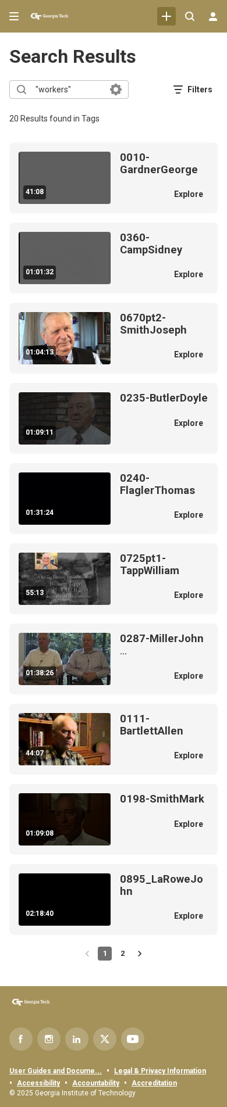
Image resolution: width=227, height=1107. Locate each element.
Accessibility (38, 1083)
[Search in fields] (116, 89)
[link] (166, 16)
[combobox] (68, 89)
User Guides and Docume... (55, 1071)
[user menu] (213, 16)
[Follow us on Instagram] (49, 1039)
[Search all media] (189, 16)
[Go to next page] (140, 954)
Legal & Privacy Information (160, 1071)
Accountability (95, 1083)
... (162, 645)
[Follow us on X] (104, 1039)
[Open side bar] (14, 16)
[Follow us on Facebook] (21, 1039)
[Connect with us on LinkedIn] (76, 1039)
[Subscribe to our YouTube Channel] (132, 1039)
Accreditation (154, 1083)
